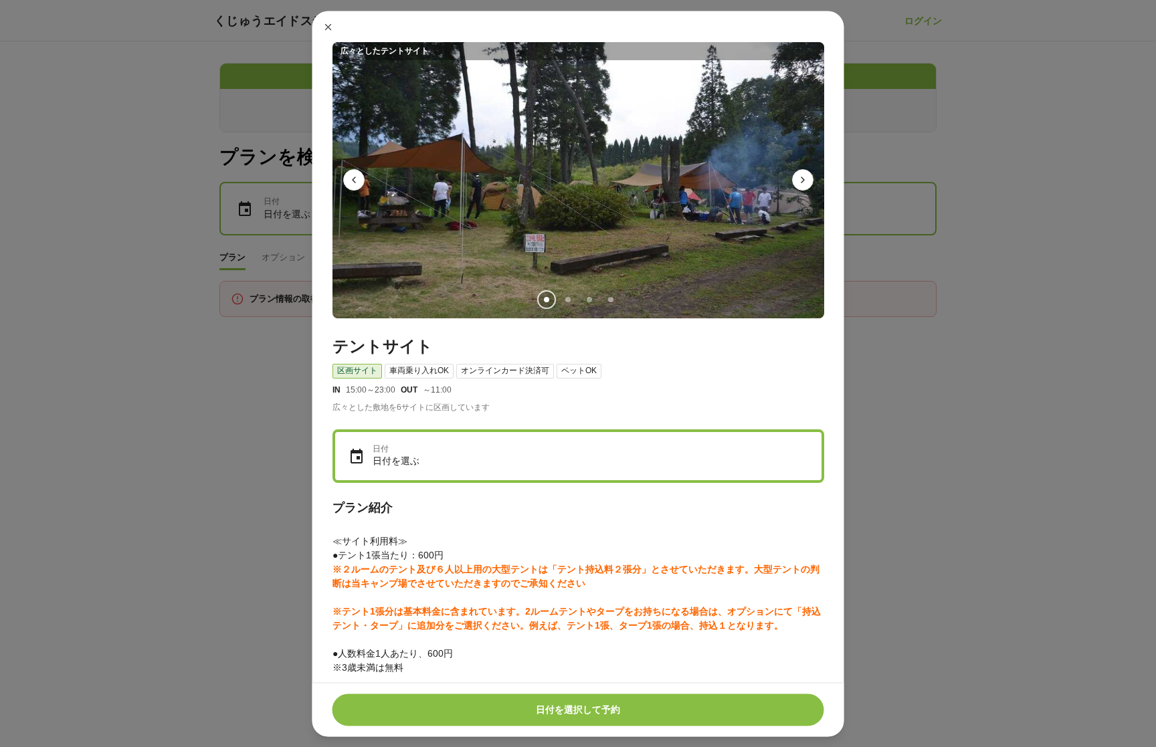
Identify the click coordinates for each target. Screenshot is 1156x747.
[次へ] (802, 180)
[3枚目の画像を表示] (589, 299)
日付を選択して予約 (578, 709)
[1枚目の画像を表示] (546, 299)
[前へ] (354, 180)
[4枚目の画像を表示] (610, 299)
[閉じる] (328, 26)
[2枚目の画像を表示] (567, 299)
